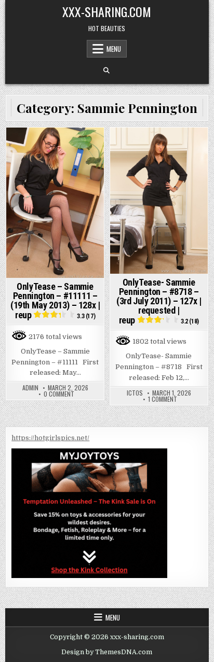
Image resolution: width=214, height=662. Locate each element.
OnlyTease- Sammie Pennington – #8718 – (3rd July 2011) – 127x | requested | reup (158, 301)
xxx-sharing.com (106, 11)
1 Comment (162, 399)
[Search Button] (106, 70)
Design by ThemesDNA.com (106, 652)
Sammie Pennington (55, 156)
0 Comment (59, 394)
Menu (113, 49)
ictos (135, 393)
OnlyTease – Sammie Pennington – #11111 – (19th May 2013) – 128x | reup (55, 300)
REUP (72, 145)
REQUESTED (176, 145)
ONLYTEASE (42, 145)
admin (30, 388)
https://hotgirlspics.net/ (50, 438)
